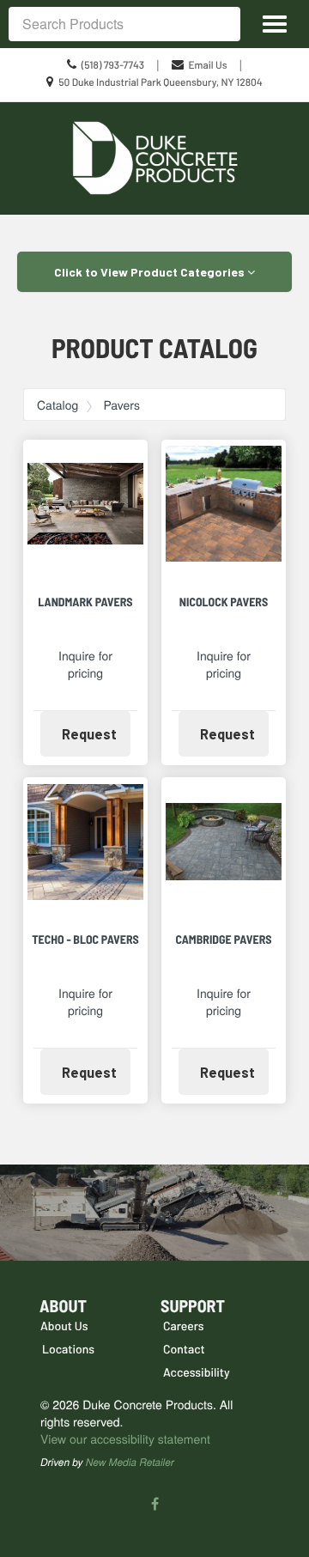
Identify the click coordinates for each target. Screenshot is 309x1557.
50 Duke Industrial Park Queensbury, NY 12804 (160, 82)
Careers (183, 1325)
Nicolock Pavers (224, 601)
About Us (64, 1325)
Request (96, 733)
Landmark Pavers (85, 601)
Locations (68, 1348)
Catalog (57, 404)
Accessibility (196, 1372)
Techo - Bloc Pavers (85, 939)
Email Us (207, 65)
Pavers (121, 404)
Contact (184, 1348)
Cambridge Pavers (223, 939)
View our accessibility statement (125, 1438)
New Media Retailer (130, 1462)
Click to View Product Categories (150, 272)
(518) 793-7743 (113, 65)
